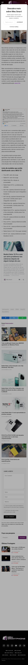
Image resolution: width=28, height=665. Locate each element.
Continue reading (14, 26)
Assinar (20, 22)
